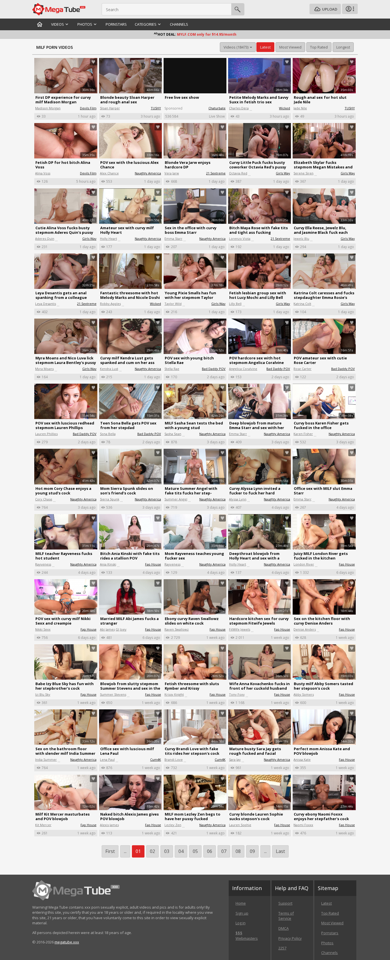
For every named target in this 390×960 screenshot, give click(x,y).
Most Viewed (332, 922)
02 (152, 851)
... (265, 851)
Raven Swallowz (176, 629)
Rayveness (43, 564)
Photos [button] (84, 24)
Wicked (284, 108)
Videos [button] (57, 24)
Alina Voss (42, 173)
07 (223, 851)
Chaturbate (217, 108)
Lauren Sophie (240, 825)
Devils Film (88, 108)
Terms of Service (286, 916)
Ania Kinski (108, 564)
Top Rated (330, 913)
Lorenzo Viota (239, 238)
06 (209, 851)
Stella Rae (171, 369)
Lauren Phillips (46, 434)
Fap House (153, 564)
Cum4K (155, 759)
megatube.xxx (67, 942)
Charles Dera (239, 108)
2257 (282, 948)
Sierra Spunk (109, 499)
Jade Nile (300, 108)
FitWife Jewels (239, 629)
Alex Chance (109, 173)
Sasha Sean (172, 434)
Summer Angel (175, 499)
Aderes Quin (44, 238)
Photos (327, 942)
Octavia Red (238, 173)
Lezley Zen (172, 825)
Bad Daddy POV (214, 369)
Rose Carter (302, 369)
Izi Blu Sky (42, 694)
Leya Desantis (45, 303)
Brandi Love (173, 759)
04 (181, 851)
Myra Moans (44, 369)
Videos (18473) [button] (236, 47)
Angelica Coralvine (243, 369)
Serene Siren (303, 173)
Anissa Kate (302, 759)
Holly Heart (108, 238)
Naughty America (148, 173)
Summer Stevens (113, 694)
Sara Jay (235, 759)
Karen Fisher (303, 434)
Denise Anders (304, 629)
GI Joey (121, 629)
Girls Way (283, 173)
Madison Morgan (48, 108)
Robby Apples (110, 303)
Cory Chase (43, 499)
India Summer (46, 759)
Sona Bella (108, 434)
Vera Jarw (171, 173)
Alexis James (109, 825)
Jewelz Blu (301, 238)
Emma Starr (173, 238)
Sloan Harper (110, 108)
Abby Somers (303, 694)
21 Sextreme (216, 173)
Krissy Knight (174, 694)
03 (166, 851)
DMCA (283, 928)
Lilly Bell (235, 303)
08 (238, 851)
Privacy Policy (290, 938)
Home (241, 903)
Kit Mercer (43, 825)
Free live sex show (182, 97)
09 (252, 851)
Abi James (107, 629)
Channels (179, 24)
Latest (326, 903)
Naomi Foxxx (303, 825)
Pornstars (116, 24)
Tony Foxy (237, 694)
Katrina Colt (302, 303)
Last (280, 851)
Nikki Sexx (43, 629)
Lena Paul (107, 759)
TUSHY (156, 108)
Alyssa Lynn (237, 499)
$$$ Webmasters (247, 935)
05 (195, 851)
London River (303, 564)
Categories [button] (145, 24)
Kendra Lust (109, 369)
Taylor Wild (173, 303)
